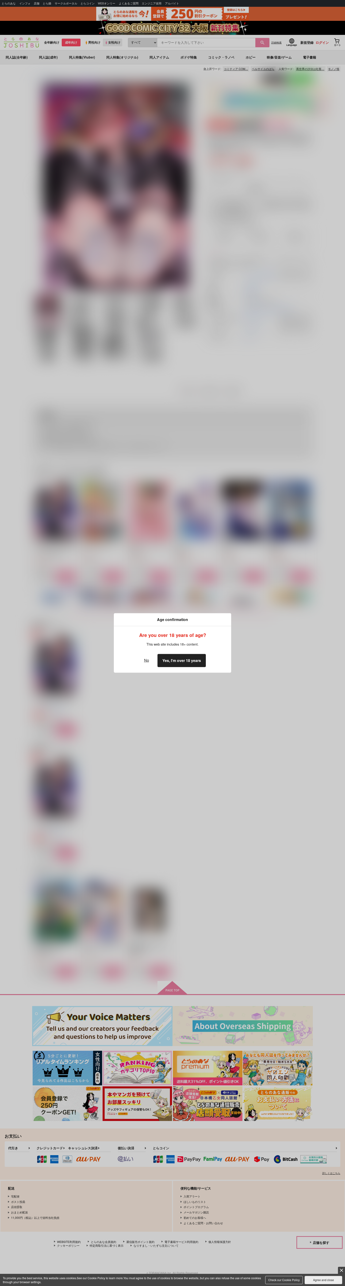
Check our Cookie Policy (284, 1280)
